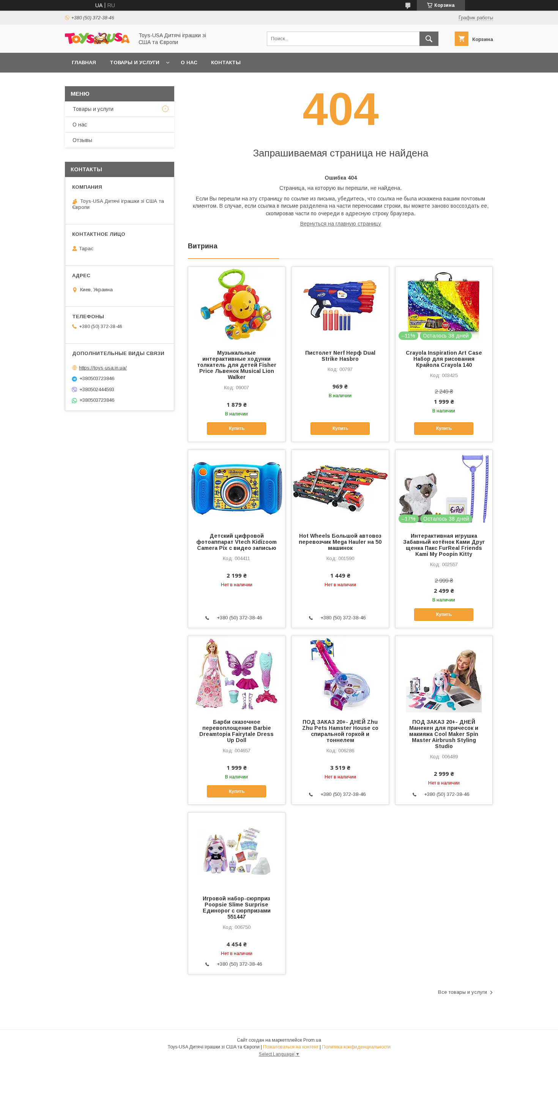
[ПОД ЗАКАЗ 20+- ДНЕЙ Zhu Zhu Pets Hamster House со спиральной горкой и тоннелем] (340, 674)
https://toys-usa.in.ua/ (103, 368)
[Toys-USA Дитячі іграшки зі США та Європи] (97, 42)
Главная (84, 62)
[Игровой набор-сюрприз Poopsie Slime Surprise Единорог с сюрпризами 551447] (236, 851)
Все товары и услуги (462, 992)
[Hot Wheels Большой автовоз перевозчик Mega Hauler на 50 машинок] (340, 488)
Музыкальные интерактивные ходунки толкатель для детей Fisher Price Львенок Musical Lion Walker (236, 365)
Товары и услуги (134, 62)
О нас (189, 62)
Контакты (226, 62)
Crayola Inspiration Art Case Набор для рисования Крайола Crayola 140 (444, 359)
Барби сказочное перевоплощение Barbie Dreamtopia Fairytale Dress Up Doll (236, 731)
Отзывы (82, 140)
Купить (236, 428)
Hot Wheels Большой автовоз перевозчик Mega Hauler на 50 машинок (340, 542)
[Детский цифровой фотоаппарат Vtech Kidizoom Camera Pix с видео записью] (236, 488)
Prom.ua (312, 1040)
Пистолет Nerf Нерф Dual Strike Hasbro (340, 356)
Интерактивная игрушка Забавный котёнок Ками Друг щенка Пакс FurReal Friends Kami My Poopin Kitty (444, 545)
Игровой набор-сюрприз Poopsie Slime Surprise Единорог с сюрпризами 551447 (237, 907)
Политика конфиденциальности (356, 1047)
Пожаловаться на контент (290, 1047)
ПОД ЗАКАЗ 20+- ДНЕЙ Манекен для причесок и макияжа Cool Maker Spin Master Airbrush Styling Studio (443, 734)
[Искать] (428, 39)
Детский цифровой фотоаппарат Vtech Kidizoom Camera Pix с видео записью (236, 542)
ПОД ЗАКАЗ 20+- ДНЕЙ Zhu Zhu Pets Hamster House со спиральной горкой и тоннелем (340, 731)
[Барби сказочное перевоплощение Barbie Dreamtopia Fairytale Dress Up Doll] (236, 674)
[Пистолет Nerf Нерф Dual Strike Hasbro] (340, 305)
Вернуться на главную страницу (340, 224)
